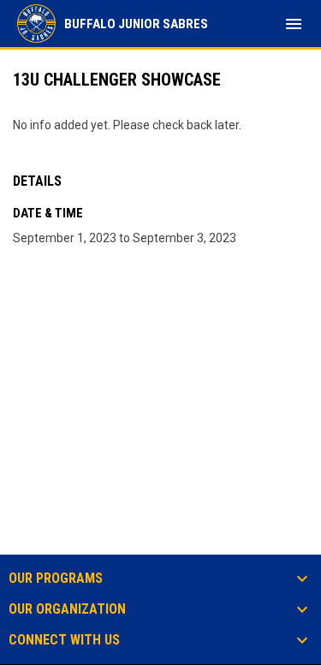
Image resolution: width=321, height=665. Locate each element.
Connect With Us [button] (64, 640)
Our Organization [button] (67, 609)
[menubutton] (293, 24)
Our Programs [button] (56, 578)
